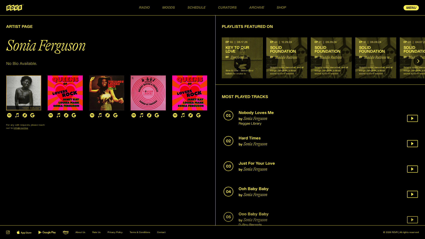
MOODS (168, 7)
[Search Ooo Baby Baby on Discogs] (191, 115)
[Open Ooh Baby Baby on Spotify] (134, 115)
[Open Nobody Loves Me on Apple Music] (17, 115)
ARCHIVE (256, 7)
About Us (80, 232)
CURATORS (227, 7)
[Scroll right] (418, 61)
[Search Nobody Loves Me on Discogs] (25, 115)
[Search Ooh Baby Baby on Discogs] (149, 115)
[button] (242, 57)
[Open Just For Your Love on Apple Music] (100, 115)
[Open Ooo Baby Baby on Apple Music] (183, 115)
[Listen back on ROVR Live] (412, 118)
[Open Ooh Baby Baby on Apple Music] (141, 115)
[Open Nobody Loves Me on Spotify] (9, 115)
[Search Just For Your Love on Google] (115, 115)
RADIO (144, 7)
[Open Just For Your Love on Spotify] (92, 115)
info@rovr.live (21, 128)
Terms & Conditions (140, 232)
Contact (161, 232)
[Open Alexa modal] (65, 232)
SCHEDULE (196, 7)
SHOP (281, 7)
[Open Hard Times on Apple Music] (58, 115)
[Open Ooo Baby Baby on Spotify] (175, 115)
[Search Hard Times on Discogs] (66, 115)
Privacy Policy (115, 232)
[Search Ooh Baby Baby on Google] (157, 115)
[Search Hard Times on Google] (74, 115)
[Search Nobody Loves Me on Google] (32, 115)
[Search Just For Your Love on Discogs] (108, 115)
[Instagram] (8, 232)
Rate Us (96, 232)
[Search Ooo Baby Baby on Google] (198, 115)
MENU (411, 8)
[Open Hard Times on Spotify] (51, 115)
